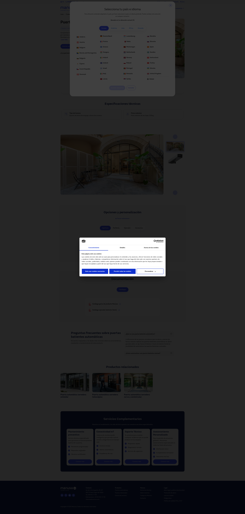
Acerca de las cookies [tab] (151, 247)
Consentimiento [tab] (93, 247)
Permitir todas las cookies (122, 271)
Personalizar (149, 271)
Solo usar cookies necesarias (95, 271)
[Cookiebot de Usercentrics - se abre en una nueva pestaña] (155, 241)
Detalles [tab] (122, 247)
